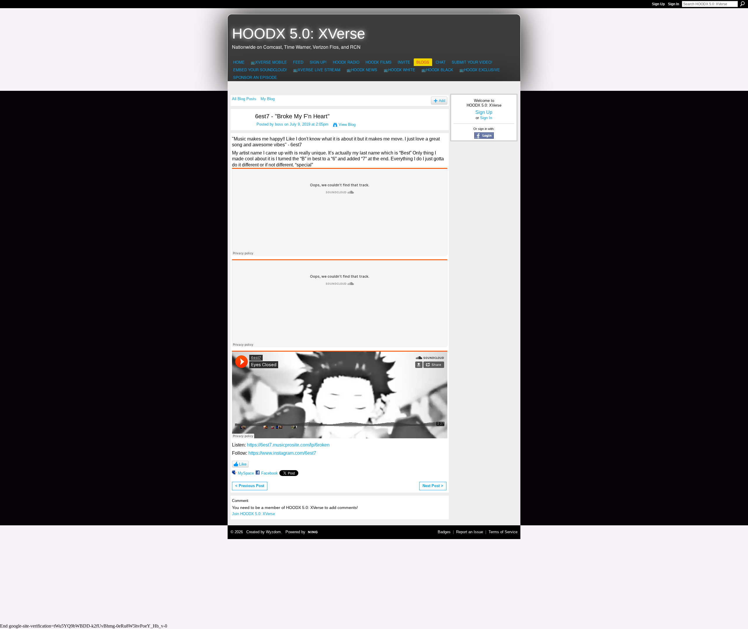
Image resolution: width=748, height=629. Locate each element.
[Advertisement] (374, 580)
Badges (444, 532)
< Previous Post (249, 486)
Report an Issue (469, 532)
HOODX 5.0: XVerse (298, 33)
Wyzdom (273, 532)
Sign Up (658, 4)
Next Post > (433, 486)
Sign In (673, 4)
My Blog (268, 99)
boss (279, 124)
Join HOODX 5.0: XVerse (253, 514)
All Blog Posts (244, 99)
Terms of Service (503, 532)
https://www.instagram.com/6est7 (282, 453)
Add (442, 100)
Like (243, 464)
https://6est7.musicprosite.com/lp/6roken (288, 444)
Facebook (269, 473)
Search (742, 3)
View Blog (347, 124)
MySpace (246, 473)
